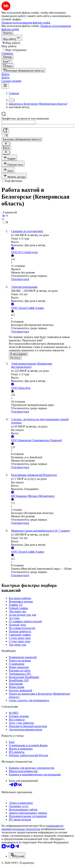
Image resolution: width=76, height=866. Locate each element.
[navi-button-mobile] (5, 86)
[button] (5, 74)
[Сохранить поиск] (5, 131)
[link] (7, 65)
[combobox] (18, 122)
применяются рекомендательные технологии (32, 827)
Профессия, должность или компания (25, 118)
